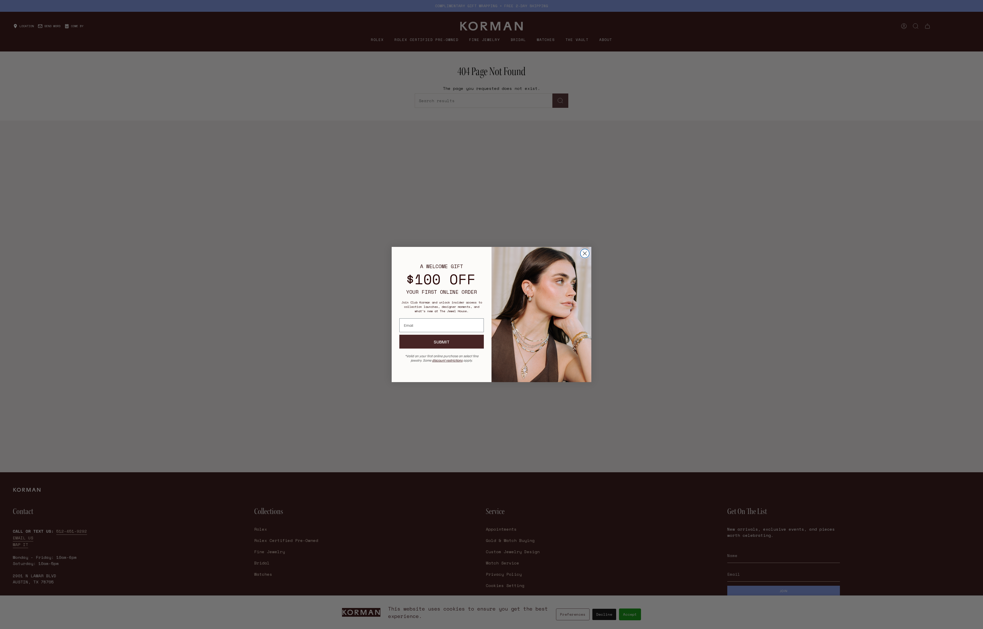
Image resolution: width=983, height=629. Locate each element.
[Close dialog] (584, 253)
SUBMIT (442, 341)
